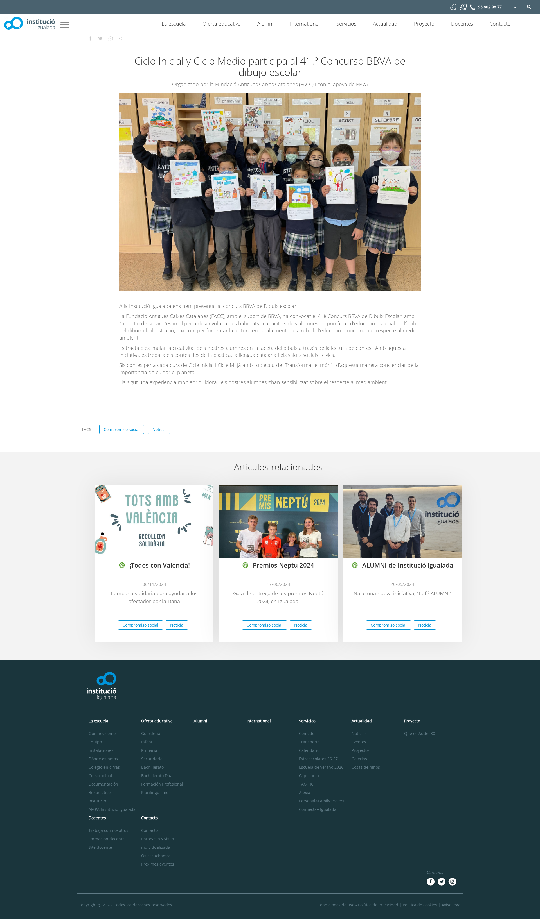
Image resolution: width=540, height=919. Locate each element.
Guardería (150, 733)
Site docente (100, 847)
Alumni (265, 23)
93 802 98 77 (490, 7)
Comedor (307, 733)
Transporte (309, 742)
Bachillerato (152, 767)
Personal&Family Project (321, 801)
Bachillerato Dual (157, 775)
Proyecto (424, 23)
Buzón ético (100, 792)
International (305, 23)
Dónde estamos (103, 758)
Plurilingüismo (154, 792)
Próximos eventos (157, 864)
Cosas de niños (366, 767)
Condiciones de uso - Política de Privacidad (358, 904)
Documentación (103, 784)
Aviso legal (452, 904)
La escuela (174, 23)
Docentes (462, 23)
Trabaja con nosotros (108, 830)
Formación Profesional (162, 784)
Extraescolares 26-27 (318, 758)
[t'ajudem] (453, 6)
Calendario (309, 750)
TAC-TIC (306, 784)
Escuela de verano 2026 (321, 767)
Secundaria (152, 758)
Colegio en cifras (104, 767)
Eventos (359, 742)
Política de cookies (420, 904)
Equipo (95, 742)
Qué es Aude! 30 (419, 733)
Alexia (304, 792)
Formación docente (107, 838)
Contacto (500, 23)
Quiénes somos (103, 733)
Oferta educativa (221, 23)
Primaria (149, 750)
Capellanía (309, 775)
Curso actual (100, 775)
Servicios (346, 23)
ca (514, 7)
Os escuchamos (156, 855)
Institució (97, 801)
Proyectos (361, 750)
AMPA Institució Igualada (112, 809)
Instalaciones (101, 750)
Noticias (359, 733)
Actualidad (385, 23)
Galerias (359, 758)
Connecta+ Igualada (317, 809)
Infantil (148, 742)
